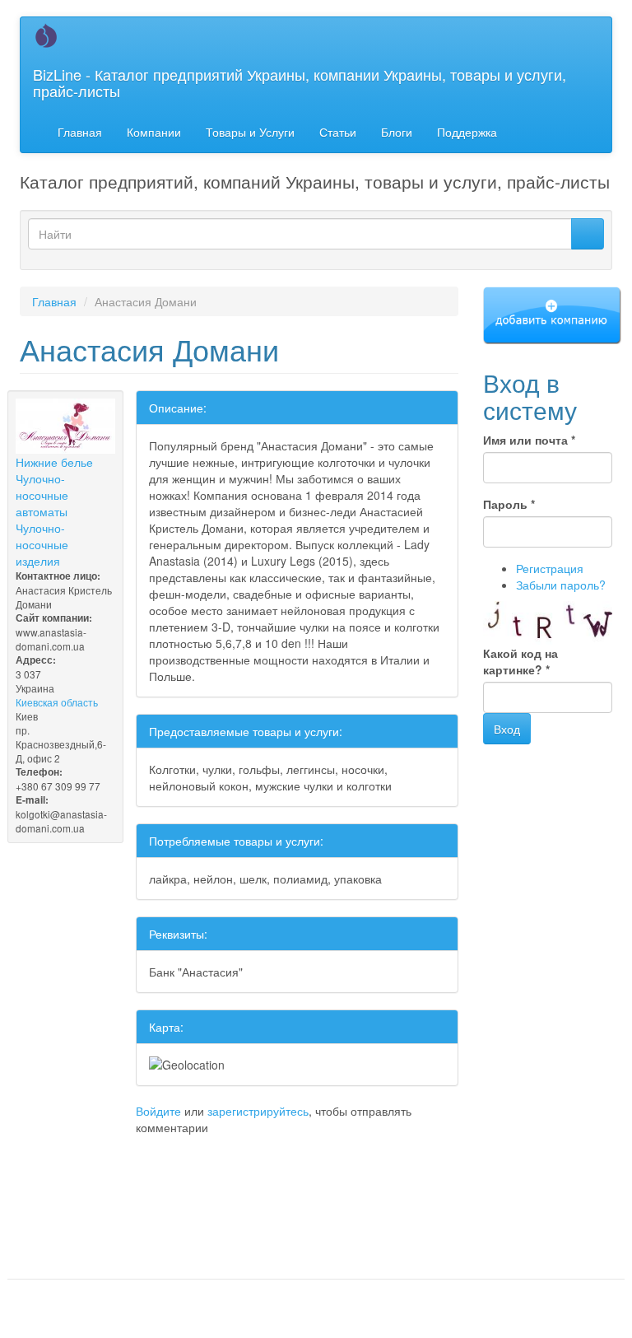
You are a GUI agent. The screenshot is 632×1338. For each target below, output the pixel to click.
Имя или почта (529, 439)
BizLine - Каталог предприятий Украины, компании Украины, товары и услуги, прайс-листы (299, 82)
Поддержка (467, 132)
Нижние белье (54, 462)
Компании (154, 132)
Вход (507, 728)
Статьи (337, 132)
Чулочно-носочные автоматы (42, 495)
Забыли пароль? (561, 584)
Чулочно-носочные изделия (42, 544)
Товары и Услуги (250, 132)
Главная (80, 132)
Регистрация (549, 568)
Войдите (158, 1111)
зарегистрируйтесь (258, 1111)
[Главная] (52, 35)
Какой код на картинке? (520, 661)
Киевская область (57, 702)
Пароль (509, 504)
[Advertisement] (212, 1168)
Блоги (396, 132)
